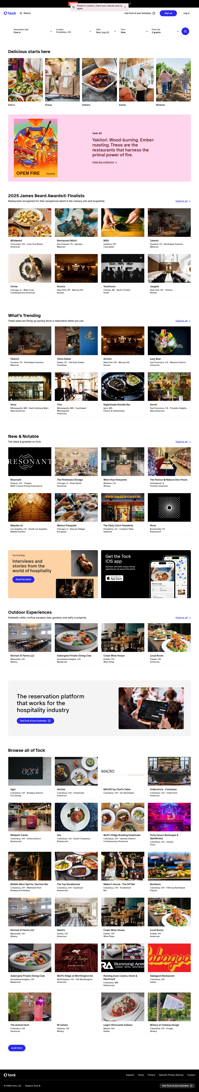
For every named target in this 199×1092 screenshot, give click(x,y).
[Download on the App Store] (123, 578)
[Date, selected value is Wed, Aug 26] (115, 31)
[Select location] (90, 31)
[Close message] (125, 7)
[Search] (185, 31)
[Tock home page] (10, 13)
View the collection (103, 162)
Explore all (182, 201)
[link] (29, 229)
